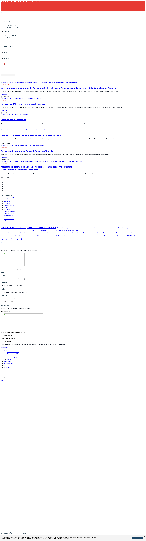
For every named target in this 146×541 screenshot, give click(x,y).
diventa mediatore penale (138, 228)
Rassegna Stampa (8, 215)
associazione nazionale (13, 227)
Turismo (6, 221)
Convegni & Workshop (9, 198)
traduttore (130, 236)
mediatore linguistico (12, 233)
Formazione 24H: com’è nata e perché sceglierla (24, 104)
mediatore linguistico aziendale (46, 233)
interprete (44, 231)
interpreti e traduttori (52, 231)
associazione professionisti (41, 227)
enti (1, 231)
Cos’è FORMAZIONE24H (13, 352)
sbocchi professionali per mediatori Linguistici (99, 236)
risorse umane (83, 235)
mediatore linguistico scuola (121, 233)
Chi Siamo (6, 350)
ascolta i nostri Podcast (8, 338)
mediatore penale (9, 235)
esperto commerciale (8, 230)
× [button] (144, 536)
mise (38, 235)
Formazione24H (5, 84)
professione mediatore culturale (46, 235)
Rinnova (9, 359)
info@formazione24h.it (16, 1)
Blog (5, 365)
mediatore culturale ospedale (110, 230)
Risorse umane (4, 116)
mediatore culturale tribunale (133, 230)
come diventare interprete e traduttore (102, 228)
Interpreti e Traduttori (9, 205)
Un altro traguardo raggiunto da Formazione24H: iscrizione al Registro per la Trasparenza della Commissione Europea (58, 88)
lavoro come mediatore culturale (86, 230)
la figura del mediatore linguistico (68, 231)
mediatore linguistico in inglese (82, 233)
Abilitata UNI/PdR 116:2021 (13, 354)
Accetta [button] (138, 538)
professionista (60, 235)
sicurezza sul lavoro (122, 236)
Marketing (6, 207)
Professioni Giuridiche (9, 211)
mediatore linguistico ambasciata (27, 233)
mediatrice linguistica (19, 236)
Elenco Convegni (8, 363)
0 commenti (4, 94)
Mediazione (4, 147)
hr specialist (28, 230)
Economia (6, 200)
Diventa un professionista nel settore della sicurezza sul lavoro (31, 135)
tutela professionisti (11, 239)
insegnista (38, 230)
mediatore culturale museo (98, 230)
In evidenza (7, 203)
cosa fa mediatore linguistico (123, 228)
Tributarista (136, 235)
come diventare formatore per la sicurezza (80, 228)
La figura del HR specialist (13, 120)
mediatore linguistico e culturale (64, 233)
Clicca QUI (7, 341)
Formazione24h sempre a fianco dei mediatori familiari (27, 151)
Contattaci (7, 367)
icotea (33, 231)
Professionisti (7, 361)
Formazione (15, 230)
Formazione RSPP (22, 230)
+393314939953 (5, 1)
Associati (6, 356)
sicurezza (114, 235)
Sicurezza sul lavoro (6, 132)
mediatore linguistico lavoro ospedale (101, 233)
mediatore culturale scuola (121, 230)
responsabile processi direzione (73, 235)
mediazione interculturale (30, 235)
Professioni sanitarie (9, 213)
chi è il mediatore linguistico (64, 228)
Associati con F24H (12, 358)
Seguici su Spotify (7, 335)
